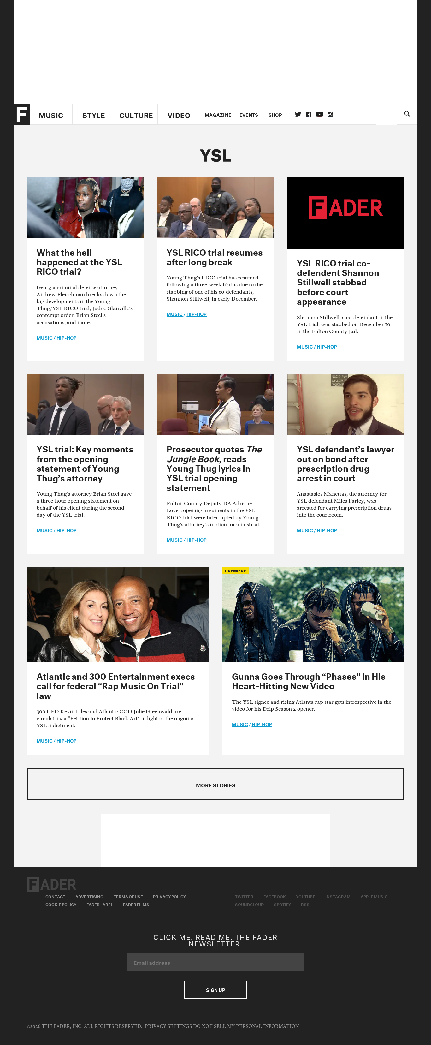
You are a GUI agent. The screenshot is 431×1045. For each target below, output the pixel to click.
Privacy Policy (169, 896)
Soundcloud (249, 904)
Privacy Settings (168, 1026)
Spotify (282, 904)
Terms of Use (128, 896)
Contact (55, 896)
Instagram (338, 896)
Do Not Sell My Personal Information (246, 1026)
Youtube (305, 896)
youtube (319, 114)
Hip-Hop (66, 337)
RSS (305, 904)
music (45, 337)
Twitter (298, 114)
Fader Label (99, 904)
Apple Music (374, 896)
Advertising (89, 896)
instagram (330, 114)
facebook (308, 114)
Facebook (274, 896)
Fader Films (136, 904)
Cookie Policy (60, 904)
